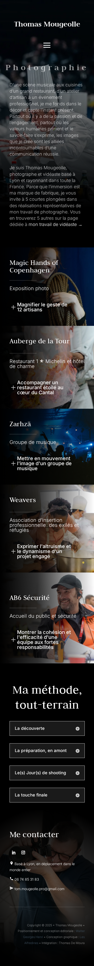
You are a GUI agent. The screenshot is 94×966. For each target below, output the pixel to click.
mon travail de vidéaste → (55, 224)
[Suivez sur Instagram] (23, 852)
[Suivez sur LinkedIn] (14, 853)
